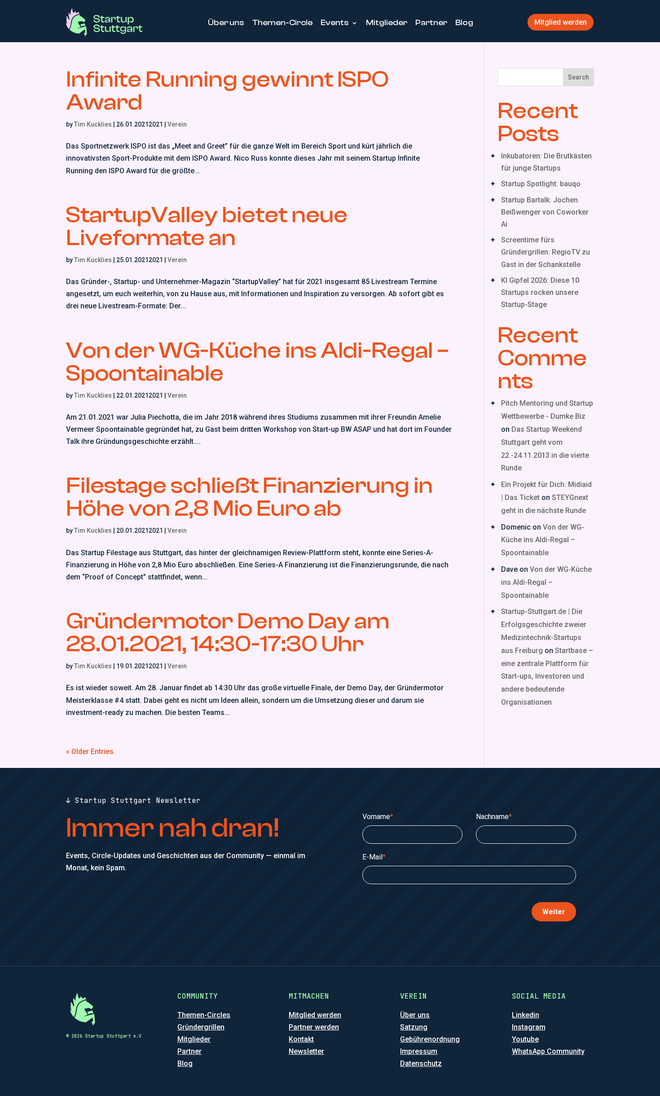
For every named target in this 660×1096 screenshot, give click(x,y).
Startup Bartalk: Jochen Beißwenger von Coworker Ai (545, 212)
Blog (464, 22)
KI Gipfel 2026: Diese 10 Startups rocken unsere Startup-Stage (540, 292)
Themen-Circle (282, 22)
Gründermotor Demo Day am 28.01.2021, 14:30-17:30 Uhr (227, 632)
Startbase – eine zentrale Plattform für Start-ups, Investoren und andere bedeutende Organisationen (547, 676)
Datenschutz (421, 1063)
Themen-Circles (203, 1015)
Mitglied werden (560, 22)
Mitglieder (386, 22)
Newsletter (306, 1051)
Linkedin (525, 1015)
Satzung (413, 1027)
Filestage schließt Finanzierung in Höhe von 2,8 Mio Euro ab (249, 497)
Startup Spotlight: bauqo (541, 184)
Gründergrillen (200, 1027)
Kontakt (301, 1039)
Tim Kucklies (93, 124)
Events (335, 22)
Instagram (529, 1027)
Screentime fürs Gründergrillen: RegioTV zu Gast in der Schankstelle (545, 252)
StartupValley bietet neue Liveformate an (207, 226)
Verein (177, 124)
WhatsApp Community (548, 1051)
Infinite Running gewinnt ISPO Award (227, 90)
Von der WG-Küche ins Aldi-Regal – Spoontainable (257, 362)
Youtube (525, 1039)
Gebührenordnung (430, 1039)
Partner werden (314, 1027)
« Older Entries (90, 751)
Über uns (226, 22)
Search (578, 77)
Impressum (418, 1051)
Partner (431, 22)
